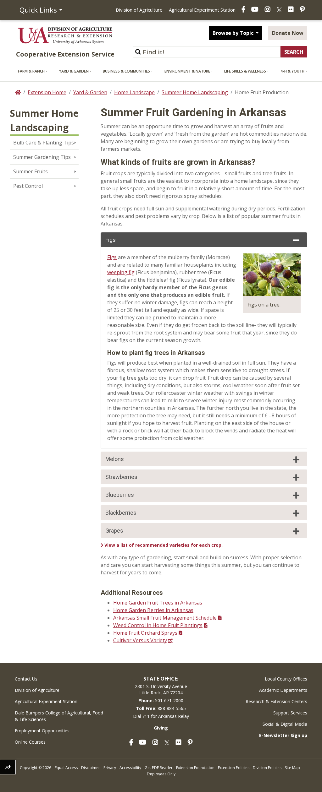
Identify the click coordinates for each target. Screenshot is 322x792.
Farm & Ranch (31, 71)
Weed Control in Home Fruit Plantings (158, 625)
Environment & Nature (187, 71)
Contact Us (26, 679)
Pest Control (28, 185)
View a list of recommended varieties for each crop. (163, 545)
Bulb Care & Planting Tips (43, 142)
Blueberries (119, 494)
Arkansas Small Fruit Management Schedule (165, 617)
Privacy (109, 767)
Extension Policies (233, 767)
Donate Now (287, 33)
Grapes (114, 530)
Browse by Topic (234, 33)
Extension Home (47, 92)
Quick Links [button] (38, 9)
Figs (110, 239)
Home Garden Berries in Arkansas (153, 610)
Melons (114, 459)
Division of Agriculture (139, 10)
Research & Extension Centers (276, 701)
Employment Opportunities (42, 731)
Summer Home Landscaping (195, 92)
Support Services (290, 713)
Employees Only (161, 774)
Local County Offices (286, 679)
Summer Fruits (30, 171)
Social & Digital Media (285, 724)
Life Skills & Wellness (245, 71)
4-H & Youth (292, 71)
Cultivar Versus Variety (140, 640)
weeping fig (121, 272)
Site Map (292, 767)
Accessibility (130, 767)
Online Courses (30, 742)
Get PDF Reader (159, 767)
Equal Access (66, 767)
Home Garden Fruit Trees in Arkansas (157, 602)
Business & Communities (126, 71)
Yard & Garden (74, 71)
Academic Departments (283, 690)
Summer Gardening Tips (42, 157)
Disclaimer (90, 767)
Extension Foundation (195, 767)
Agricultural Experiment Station (202, 10)
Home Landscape (134, 92)
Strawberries (121, 477)
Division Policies (267, 767)
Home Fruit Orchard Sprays (145, 632)
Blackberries (120, 512)
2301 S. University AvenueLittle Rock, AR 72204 (161, 689)
